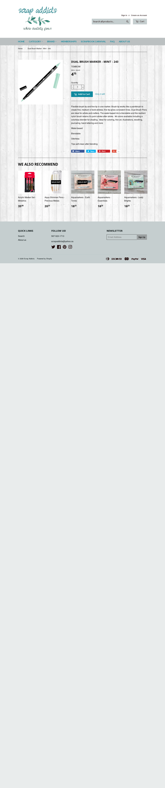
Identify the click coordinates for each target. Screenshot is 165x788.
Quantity (74, 82)
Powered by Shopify (44, 258)
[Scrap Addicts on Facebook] (59, 247)
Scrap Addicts (29, 258)
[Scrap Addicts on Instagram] (70, 247)
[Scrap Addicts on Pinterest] (65, 247)
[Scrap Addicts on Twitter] (53, 247)
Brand (51, 41)
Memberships (69, 41)
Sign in (124, 15)
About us (124, 41)
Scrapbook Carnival (93, 41)
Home (21, 41)
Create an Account (139, 15)
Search (21, 236)
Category (35, 41)
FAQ (112, 41)
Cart (141, 21)
